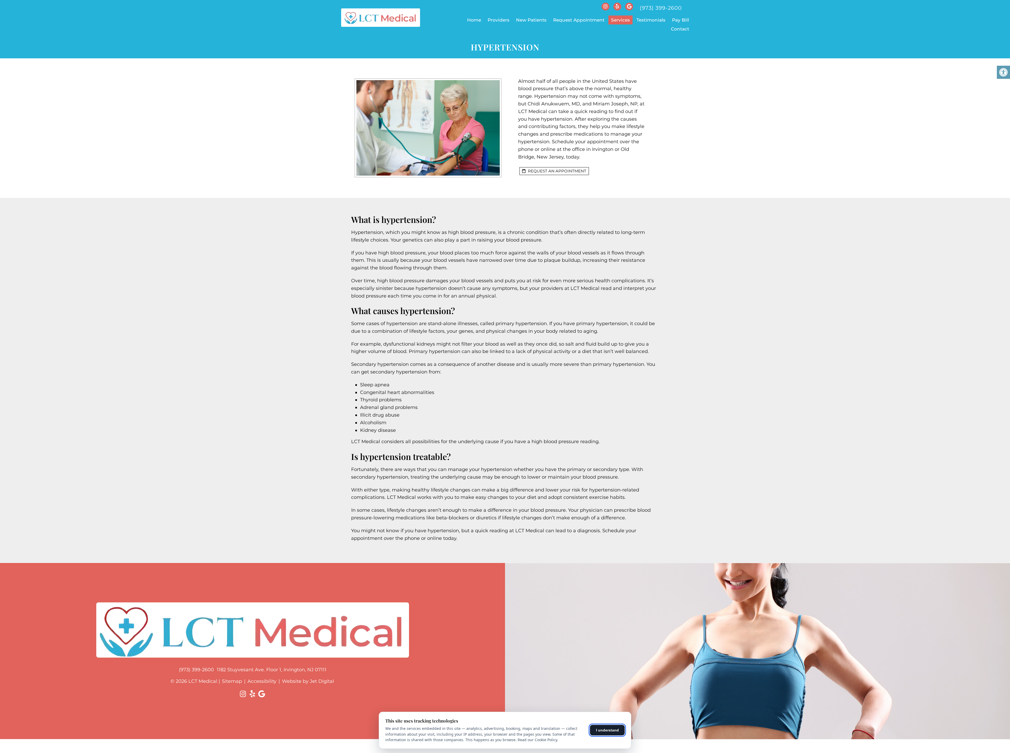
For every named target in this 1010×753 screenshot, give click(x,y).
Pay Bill (680, 20)
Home (474, 20)
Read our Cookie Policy (537, 739)
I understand (607, 730)
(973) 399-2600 (661, 8)
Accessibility (262, 681)
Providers (498, 20)
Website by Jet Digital (308, 681)
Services (620, 20)
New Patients (531, 20)
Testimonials (651, 20)
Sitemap (232, 681)
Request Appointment (578, 20)
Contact (680, 29)
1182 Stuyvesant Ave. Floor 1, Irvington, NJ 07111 (271, 670)
